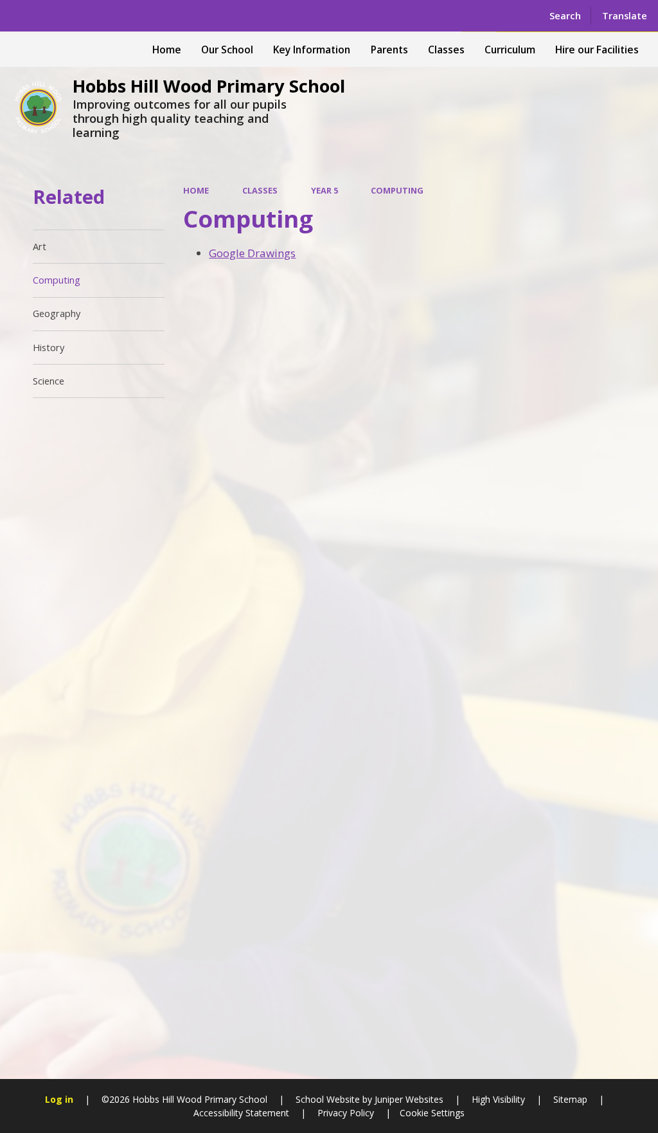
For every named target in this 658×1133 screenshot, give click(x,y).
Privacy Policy (345, 1113)
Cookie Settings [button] (432, 1113)
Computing (397, 190)
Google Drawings (252, 253)
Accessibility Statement (241, 1113)
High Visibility (498, 1099)
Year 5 (324, 190)
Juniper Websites (407, 1099)
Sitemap (570, 1099)
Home (196, 190)
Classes (260, 190)
